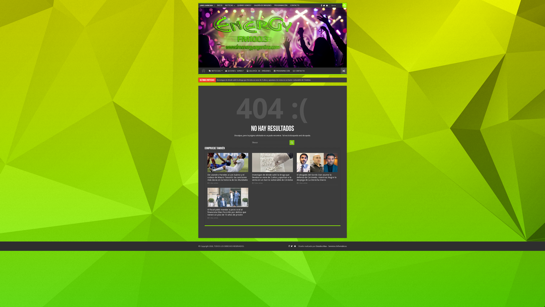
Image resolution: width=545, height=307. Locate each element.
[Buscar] (344, 5)
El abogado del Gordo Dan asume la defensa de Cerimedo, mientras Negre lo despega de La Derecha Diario (317, 177)
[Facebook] (321, 5)
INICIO (219, 5)
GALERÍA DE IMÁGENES (263, 5)
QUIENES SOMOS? (244, 5)
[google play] (327, 5)
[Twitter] (324, 5)
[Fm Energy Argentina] (272, 38)
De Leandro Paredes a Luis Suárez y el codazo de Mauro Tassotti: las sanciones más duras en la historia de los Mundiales (227, 177)
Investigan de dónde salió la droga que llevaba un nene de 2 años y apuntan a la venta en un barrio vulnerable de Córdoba (272, 177)
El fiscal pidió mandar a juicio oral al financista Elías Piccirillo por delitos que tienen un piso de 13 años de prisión (261, 80)
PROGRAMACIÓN (280, 5)
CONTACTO (294, 5)
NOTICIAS (229, 5)
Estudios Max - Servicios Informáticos (331, 246)
